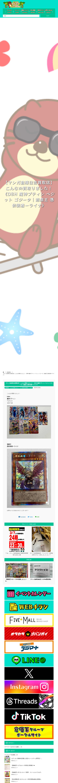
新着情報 (7, 387)
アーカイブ (7, 754)
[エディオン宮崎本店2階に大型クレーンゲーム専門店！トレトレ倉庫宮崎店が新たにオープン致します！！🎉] (7, 760)
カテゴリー (7, 746)
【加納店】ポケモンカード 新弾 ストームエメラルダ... (26, 772)
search (47, 15)
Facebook (23, 517)
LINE (37, 517)
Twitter (31, 517)
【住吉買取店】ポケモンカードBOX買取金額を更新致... (26, 779)
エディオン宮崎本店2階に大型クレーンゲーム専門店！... (26, 758)
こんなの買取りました (14, 387)
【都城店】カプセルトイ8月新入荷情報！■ (23, 765)
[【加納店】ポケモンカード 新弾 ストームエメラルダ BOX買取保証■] (7, 774)
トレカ (31, 387)
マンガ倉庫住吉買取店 (24, 387)
